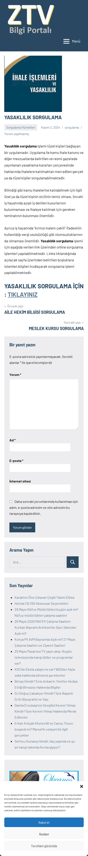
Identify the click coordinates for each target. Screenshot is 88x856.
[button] (81, 786)
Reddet (44, 834)
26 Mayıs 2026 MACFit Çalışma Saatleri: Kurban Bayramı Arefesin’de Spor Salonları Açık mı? (45, 627)
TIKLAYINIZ (23, 294)
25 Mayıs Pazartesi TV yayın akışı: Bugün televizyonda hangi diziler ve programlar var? (44, 657)
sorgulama (72, 127)
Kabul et (44, 822)
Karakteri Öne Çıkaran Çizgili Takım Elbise (45, 597)
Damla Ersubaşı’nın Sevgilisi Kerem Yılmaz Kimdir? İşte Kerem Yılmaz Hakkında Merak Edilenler (45, 711)
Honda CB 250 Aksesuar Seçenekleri (41, 603)
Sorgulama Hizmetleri (20, 127)
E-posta (16, 461)
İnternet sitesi (20, 481)
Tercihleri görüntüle (44, 846)
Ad (12, 440)
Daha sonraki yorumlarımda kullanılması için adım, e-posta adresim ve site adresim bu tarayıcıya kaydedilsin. (43, 507)
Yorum (15, 374)
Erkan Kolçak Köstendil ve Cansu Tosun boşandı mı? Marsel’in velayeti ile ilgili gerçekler (44, 729)
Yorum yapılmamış (16, 134)
